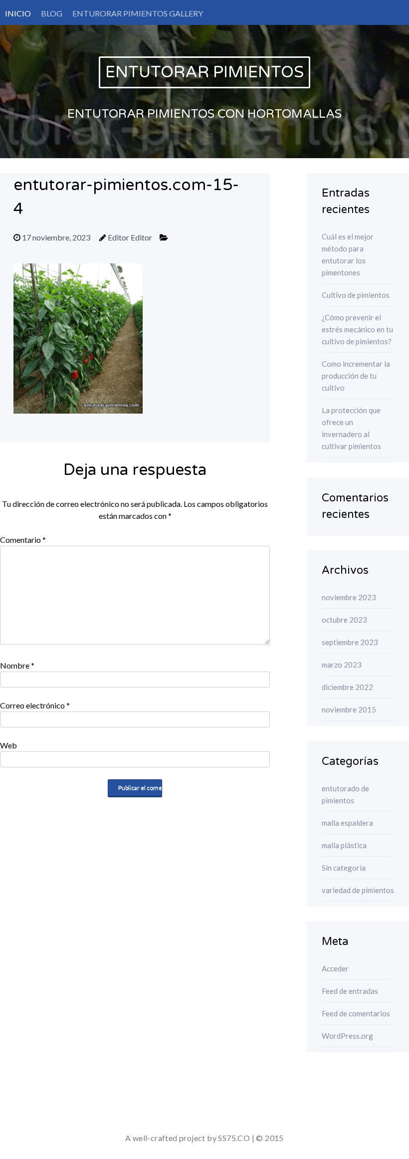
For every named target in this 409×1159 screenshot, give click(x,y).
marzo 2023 (342, 664)
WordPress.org (347, 1035)
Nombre (17, 665)
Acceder (335, 968)
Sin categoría (344, 867)
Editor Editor (130, 237)
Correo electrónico (35, 705)
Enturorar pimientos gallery (137, 13)
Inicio (18, 13)
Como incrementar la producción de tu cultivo (356, 375)
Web (8, 745)
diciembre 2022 (347, 687)
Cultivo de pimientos (356, 294)
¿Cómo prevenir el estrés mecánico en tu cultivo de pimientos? (357, 329)
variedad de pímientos (358, 890)
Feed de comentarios (356, 1013)
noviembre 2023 (349, 597)
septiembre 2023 (350, 642)
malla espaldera (347, 822)
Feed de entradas (350, 990)
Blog (51, 13)
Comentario (23, 539)
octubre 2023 (344, 619)
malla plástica (344, 845)
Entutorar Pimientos (204, 72)
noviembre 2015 (349, 709)
